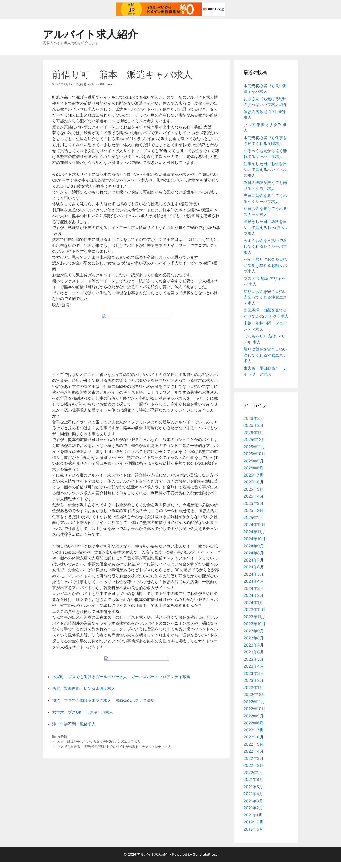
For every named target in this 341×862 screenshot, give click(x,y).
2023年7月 (254, 645)
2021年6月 (253, 779)
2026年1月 (253, 432)
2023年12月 (254, 609)
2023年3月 (254, 673)
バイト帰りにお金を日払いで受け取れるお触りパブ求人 (265, 265)
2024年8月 (254, 553)
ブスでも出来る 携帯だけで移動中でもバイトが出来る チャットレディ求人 (114, 746)
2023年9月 (254, 631)
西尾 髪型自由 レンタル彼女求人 (83, 688)
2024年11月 (254, 531)
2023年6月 (254, 652)
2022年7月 (253, 730)
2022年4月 (254, 751)
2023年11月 (254, 616)
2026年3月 (254, 418)
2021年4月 (253, 793)
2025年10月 (254, 453)
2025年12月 (254, 439)
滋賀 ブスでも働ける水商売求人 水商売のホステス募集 (103, 700)
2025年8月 (253, 468)
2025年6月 (254, 482)
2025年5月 (253, 489)
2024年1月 (253, 602)
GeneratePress (205, 854)
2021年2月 (253, 808)
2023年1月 (253, 687)
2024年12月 (254, 524)
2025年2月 (253, 510)
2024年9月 (254, 546)
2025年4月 (254, 496)
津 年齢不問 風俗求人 (74, 724)
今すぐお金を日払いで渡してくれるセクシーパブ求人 (265, 246)
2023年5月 (254, 659)
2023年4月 (254, 666)
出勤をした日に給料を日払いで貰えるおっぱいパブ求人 (265, 227)
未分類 (62, 736)
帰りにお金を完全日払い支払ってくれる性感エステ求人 (265, 297)
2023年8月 (254, 638)
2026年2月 (254, 425)
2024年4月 (254, 581)
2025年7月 (253, 475)
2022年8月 (253, 723)
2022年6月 (254, 737)
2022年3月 (254, 758)
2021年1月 (253, 815)
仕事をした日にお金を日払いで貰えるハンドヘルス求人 (265, 169)
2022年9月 (254, 716)
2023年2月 (254, 680)
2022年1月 (253, 772)
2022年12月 (254, 694)
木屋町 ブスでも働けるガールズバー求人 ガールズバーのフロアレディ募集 (121, 676)
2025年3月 (254, 503)
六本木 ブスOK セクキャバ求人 (82, 712)
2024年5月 (254, 574)
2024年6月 (254, 567)
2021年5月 (253, 786)
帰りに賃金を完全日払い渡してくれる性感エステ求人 (265, 355)
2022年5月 (253, 744)
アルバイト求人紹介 (90, 34)
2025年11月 (254, 446)
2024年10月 (255, 538)
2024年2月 (254, 595)
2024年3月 (254, 588)
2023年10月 (255, 623)
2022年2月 (253, 765)
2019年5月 (253, 829)
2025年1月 (253, 517)
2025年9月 (254, 461)
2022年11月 (254, 701)
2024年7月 (254, 560)
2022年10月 (254, 708)
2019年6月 (253, 822)
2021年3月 (253, 801)
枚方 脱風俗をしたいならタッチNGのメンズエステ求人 (98, 741)
